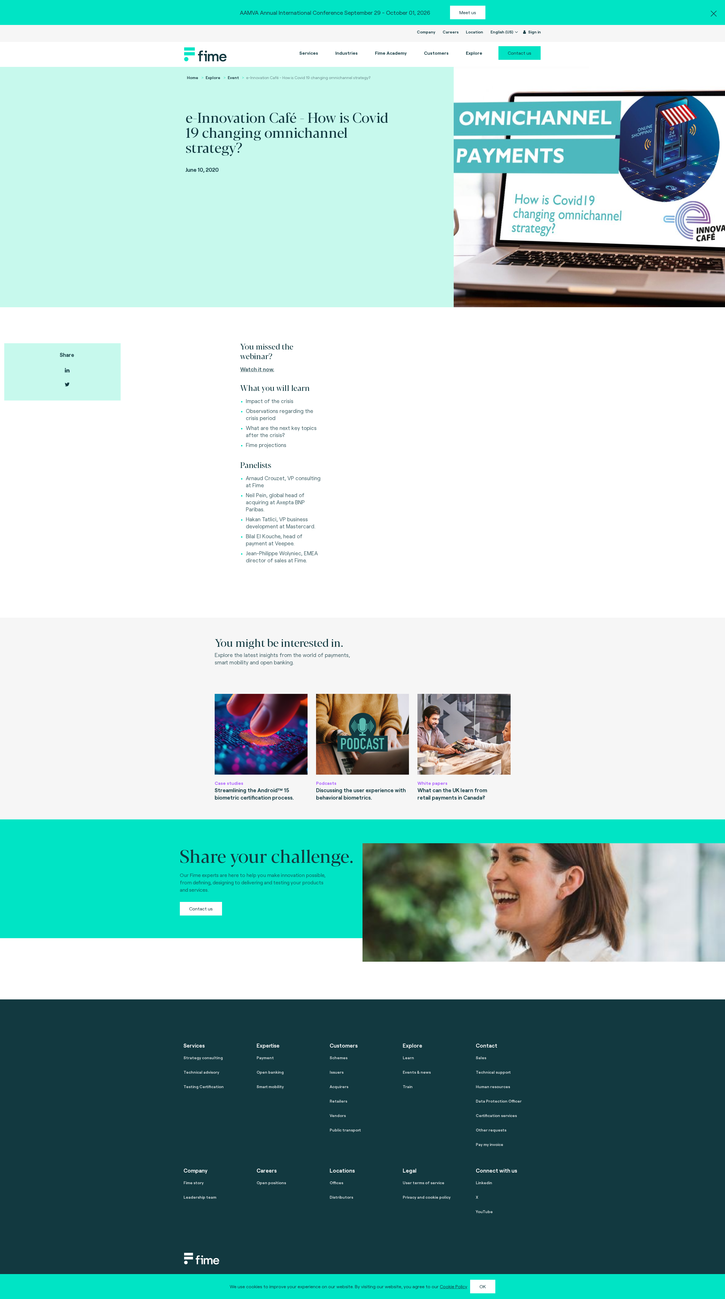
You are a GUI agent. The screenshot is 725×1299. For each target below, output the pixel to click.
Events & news (417, 1072)
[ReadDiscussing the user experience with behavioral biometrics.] (362, 734)
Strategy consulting (203, 1057)
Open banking (270, 1072)
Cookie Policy (453, 1286)
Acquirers (339, 1086)
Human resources (493, 1086)
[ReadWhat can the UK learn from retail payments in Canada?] (463, 734)
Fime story (194, 1182)
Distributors (341, 1197)
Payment (265, 1057)
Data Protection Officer (499, 1101)
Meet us (467, 12)
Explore (213, 77)
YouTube (484, 1211)
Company (426, 31)
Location (474, 31)
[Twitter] (67, 384)
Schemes (338, 1057)
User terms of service (423, 1182)
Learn (408, 1057)
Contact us (519, 53)
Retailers (338, 1101)
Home (192, 77)
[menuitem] (390, 53)
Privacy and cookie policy (427, 1197)
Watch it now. (257, 369)
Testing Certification (204, 1086)
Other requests (491, 1130)
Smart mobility (270, 1086)
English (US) (502, 31)
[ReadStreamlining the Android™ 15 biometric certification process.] (261, 734)
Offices (336, 1182)
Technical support (493, 1072)
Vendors (338, 1115)
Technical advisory (201, 1072)
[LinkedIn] (67, 370)
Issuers (337, 1072)
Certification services (496, 1115)
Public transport (345, 1130)
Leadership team (200, 1197)
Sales (481, 1057)
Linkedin (484, 1182)
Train (408, 1086)
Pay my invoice (489, 1144)
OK (482, 1286)
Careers (451, 31)
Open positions (271, 1182)
